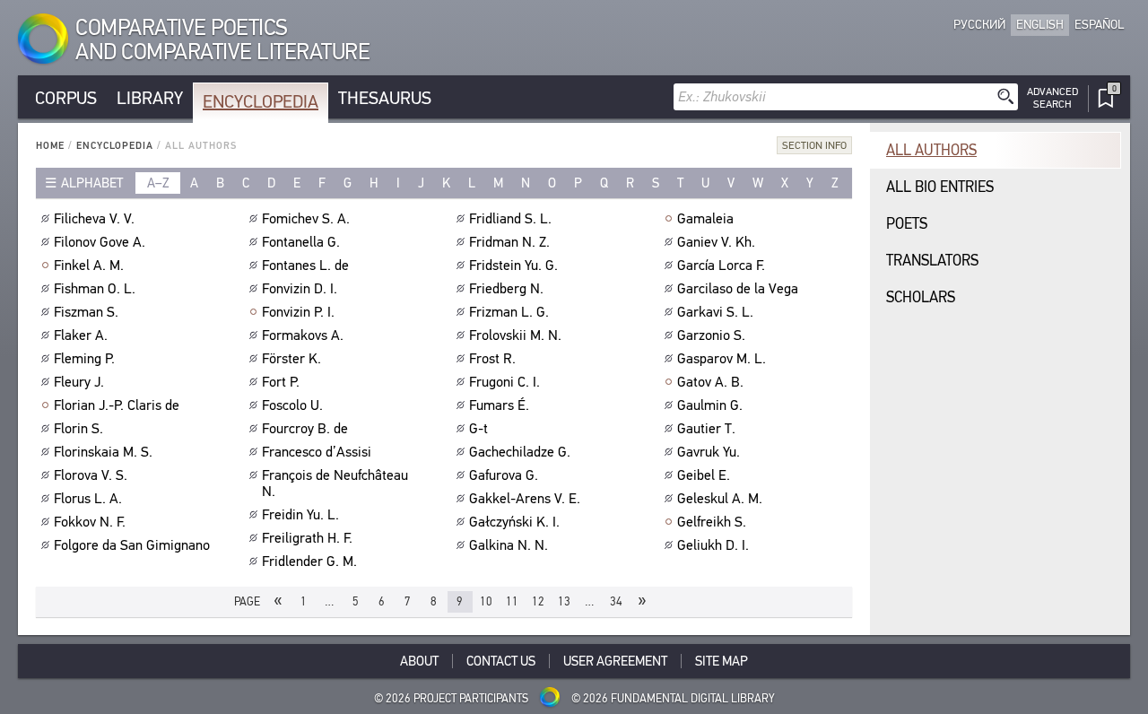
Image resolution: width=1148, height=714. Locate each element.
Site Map (721, 661)
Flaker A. (81, 335)
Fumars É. (499, 405)
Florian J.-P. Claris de (116, 405)
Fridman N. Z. (509, 242)
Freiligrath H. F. (307, 538)
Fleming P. (84, 359)
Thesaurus (384, 98)
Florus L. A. (88, 499)
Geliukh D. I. (713, 545)
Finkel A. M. (89, 265)
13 (564, 601)
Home (50, 146)
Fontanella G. (301, 242)
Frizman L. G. (509, 312)
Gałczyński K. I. (514, 522)
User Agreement (615, 661)
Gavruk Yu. (708, 452)
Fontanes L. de (305, 265)
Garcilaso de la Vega (737, 289)
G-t (478, 429)
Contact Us (500, 661)
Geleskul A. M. (719, 499)
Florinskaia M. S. (103, 452)
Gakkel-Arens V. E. (524, 499)
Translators (932, 260)
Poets (906, 223)
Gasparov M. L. (721, 359)
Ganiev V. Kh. (716, 242)
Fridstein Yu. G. (513, 265)
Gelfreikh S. (711, 522)
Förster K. (291, 359)
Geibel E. (703, 475)
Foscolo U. (292, 405)
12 (538, 601)
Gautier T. (706, 429)
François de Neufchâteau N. (335, 483)
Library (150, 98)
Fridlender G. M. (309, 561)
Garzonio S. (711, 335)
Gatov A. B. (710, 382)
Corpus (66, 98)
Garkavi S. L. (715, 312)
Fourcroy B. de (305, 429)
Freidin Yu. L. (300, 515)
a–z (158, 183)
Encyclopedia (260, 101)
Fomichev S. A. (306, 219)
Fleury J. (79, 382)
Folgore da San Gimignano (132, 545)
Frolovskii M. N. (515, 335)
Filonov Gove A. (99, 242)
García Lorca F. (721, 265)
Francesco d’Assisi (316, 452)
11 (512, 601)
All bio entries (940, 187)
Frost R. (492, 359)
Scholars (920, 297)
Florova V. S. (90, 475)
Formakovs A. (303, 335)
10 (486, 601)
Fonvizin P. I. (298, 312)
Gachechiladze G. (519, 452)
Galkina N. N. (508, 545)
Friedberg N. (506, 289)
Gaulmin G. (710, 405)
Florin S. (78, 429)
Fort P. (281, 382)
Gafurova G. (503, 475)
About (419, 661)
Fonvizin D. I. (299, 289)
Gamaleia (705, 219)
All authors (931, 150)
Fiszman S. (86, 312)
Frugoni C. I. (504, 382)
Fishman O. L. (94, 289)
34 (616, 601)
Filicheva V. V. (94, 219)
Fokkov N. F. (90, 522)
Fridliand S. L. (510, 219)
